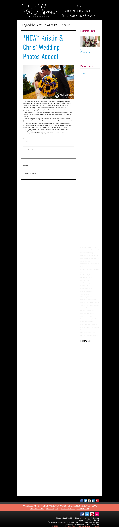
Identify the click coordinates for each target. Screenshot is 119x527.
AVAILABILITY (68, 508)
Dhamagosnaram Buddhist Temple (90, 255)
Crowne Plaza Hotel (86, 250)
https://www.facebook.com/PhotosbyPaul (83, 524)
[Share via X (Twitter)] (28, 149)
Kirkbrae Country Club (86, 327)
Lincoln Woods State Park (87, 332)
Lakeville (96, 327)
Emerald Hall (84, 266)
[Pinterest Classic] (97, 500)
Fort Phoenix (84, 288)
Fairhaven (96, 269)
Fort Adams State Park (86, 286)
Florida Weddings (85, 283)
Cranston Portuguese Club (88, 247)
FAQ (57, 508)
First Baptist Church (86, 277)
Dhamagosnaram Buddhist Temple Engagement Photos (90, 258)
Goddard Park (92, 299)
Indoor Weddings (85, 324)
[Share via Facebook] (24, 149)
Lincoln (82, 330)
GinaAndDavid (84, 294)
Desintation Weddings (86, 253)
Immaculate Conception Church (89, 319)
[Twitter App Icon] (85, 500)
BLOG (94, 505)
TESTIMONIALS (37, 508)
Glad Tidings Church (86, 297)
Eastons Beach (95, 264)
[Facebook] (82, 514)
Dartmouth (96, 250)
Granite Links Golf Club (87, 310)
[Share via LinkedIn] (32, 149)
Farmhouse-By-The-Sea (87, 275)
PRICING (50, 508)
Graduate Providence (86, 308)
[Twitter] (87, 514)
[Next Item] (97, 41)
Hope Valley (90, 313)
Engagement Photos (86, 269)
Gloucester (83, 299)
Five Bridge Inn (84, 280)
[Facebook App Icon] (81, 500)
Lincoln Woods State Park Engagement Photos (90, 335)
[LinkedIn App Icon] (93, 500)
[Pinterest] (92, 514)
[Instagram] (97, 514)
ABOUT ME (34, 505)
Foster (90, 288)
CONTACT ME (83, 508)
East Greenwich (84, 264)
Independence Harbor (86, 321)
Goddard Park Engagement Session (90, 305)
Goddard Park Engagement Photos (90, 302)
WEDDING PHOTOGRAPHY (53, 505)
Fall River (83, 272)
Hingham (83, 313)
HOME (25, 505)
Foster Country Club (86, 291)
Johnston (94, 324)
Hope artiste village (86, 316)
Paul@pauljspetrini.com (90, 522)
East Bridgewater (85, 261)
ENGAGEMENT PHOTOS (79, 505)
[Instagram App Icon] (89, 500)
